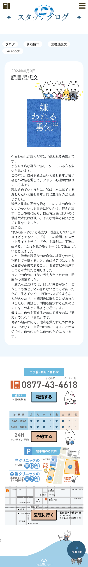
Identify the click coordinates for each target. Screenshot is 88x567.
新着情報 (33, 44)
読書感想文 (59, 44)
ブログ (10, 44)
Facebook (12, 51)
